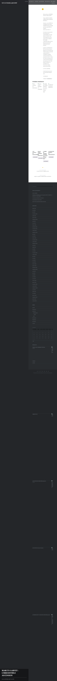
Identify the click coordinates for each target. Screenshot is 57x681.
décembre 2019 (34, 267)
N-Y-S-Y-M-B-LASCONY (9, 3)
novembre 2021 (34, 239)
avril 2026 (34, 210)
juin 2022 (33, 234)
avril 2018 (34, 293)
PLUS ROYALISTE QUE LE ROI (37, 199)
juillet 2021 (34, 247)
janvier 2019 (34, 282)
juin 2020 (33, 256)
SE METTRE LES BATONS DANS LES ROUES (39, 201)
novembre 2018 (34, 284)
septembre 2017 (34, 297)
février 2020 (34, 263)
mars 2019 (34, 278)
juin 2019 (33, 273)
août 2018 (34, 289)
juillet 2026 (34, 208)
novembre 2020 (34, 252)
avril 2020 (34, 260)
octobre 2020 (34, 254)
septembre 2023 (34, 219)
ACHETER (36, 1)
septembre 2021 (34, 243)
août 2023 (34, 221)
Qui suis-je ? (31, 1)
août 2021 (34, 245)
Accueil (26, 1)
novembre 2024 (34, 213)
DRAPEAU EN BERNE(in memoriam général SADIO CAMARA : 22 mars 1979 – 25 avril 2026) (42, 196)
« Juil (33, 341)
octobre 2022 (34, 230)
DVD (34, 316)
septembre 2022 (34, 232)
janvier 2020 (34, 265)
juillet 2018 (34, 291)
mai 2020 (33, 258)
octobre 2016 (34, 300)
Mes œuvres (41, 1)
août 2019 (34, 271)
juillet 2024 (34, 215)
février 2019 (34, 280)
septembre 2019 (34, 269)
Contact (33, 323)
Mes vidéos (53, 1)
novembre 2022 (34, 228)
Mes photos (47, 1)
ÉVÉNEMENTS (49, 78)
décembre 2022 (34, 226)
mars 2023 (34, 223)
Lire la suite (35, 157)
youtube (33, 362)
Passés (35, 314)
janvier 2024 (34, 217)
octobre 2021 (34, 241)
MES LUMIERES (34, 193)
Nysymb (6, 679)
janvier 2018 (34, 295)
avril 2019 (34, 276)
